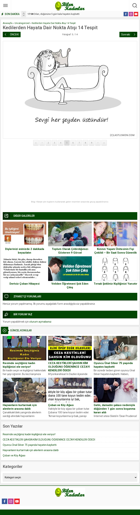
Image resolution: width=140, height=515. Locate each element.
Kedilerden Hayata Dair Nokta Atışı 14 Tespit (54, 23)
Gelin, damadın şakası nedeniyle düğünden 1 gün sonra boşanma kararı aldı (114, 408)
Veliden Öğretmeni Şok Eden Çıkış (69, 285)
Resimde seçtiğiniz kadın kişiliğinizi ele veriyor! (19, 364)
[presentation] (24, 13)
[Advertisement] (70, 173)
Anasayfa (7, 23)
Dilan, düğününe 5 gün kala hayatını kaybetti (53, 14)
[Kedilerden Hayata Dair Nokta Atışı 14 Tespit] (70, 90)
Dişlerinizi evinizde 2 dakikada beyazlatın (24, 250)
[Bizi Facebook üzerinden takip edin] (126, 14)
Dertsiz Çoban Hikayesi (24, 283)
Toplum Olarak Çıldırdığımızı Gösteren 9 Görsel (70, 250)
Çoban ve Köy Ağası (61, 405)
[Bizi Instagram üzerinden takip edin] (131, 14)
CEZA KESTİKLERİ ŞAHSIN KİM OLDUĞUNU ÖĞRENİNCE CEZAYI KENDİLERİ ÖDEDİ (69, 366)
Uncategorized (22, 23)
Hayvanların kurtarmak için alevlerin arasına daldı (20, 406)
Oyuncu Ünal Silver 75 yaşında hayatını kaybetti (113, 364)
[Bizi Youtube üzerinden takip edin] (136, 14)
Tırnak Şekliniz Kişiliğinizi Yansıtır (115, 283)
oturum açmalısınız (40, 321)
